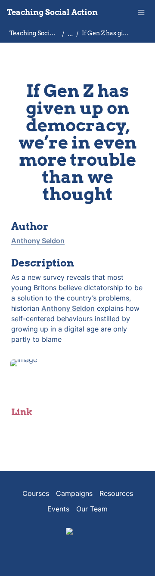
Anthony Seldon (38, 240)
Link (21, 412)
